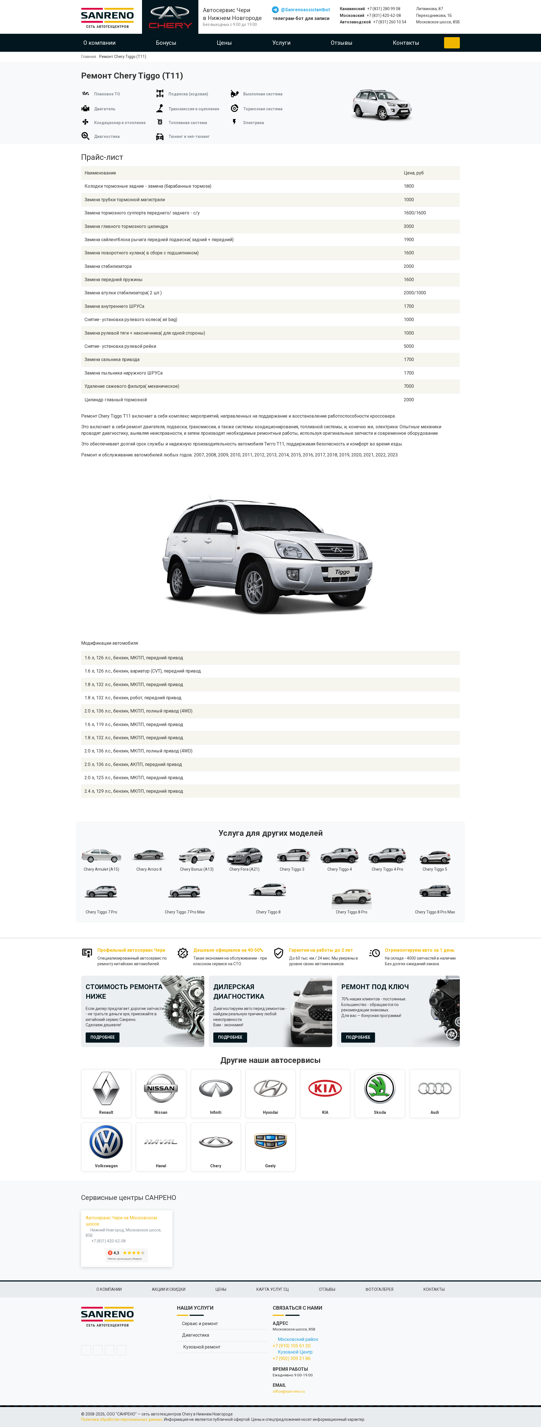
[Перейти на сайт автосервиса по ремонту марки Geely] (270, 1147)
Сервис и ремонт (200, 1323)
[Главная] (109, 16)
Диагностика (195, 1335)
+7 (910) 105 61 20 (292, 1345)
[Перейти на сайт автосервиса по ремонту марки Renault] (106, 1093)
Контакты (406, 42)
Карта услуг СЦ (272, 1289)
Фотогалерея (379, 1289)
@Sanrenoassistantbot (305, 9)
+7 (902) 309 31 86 (292, 1358)
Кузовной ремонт (201, 1347)
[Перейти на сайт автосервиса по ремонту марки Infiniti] (216, 1093)
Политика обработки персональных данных (121, 1419)
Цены (224, 42)
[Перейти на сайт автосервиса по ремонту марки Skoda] (380, 1093)
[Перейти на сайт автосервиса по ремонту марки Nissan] (161, 1093)
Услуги (281, 42)
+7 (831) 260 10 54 (389, 22)
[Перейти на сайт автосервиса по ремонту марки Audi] (435, 1093)
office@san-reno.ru (289, 1391)
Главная (88, 56)
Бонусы (166, 42)
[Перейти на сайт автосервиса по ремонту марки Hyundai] (270, 1093)
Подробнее (102, 1037)
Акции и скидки (168, 1289)
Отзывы (341, 42)
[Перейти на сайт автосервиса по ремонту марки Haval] (161, 1147)
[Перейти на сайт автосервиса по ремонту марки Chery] (216, 1147)
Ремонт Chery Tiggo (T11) (122, 56)
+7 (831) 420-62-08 (384, 15)
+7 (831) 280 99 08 (383, 8)
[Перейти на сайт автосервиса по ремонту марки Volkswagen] (106, 1147)
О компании (99, 42)
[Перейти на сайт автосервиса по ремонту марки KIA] (325, 1093)
